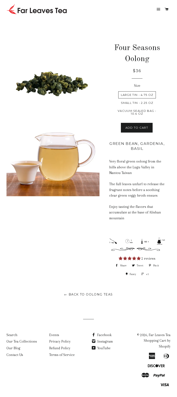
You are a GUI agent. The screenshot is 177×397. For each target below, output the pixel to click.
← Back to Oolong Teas (88, 294)
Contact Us (14, 355)
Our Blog (13, 348)
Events (54, 335)
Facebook (104, 335)
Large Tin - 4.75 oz (137, 94)
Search (11, 335)
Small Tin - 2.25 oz (137, 102)
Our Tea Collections (21, 341)
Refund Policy (59, 348)
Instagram (104, 341)
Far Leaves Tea (160, 335)
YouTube (103, 348)
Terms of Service (62, 355)
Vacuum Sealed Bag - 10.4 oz (137, 112)
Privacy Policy (60, 341)
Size (137, 86)
